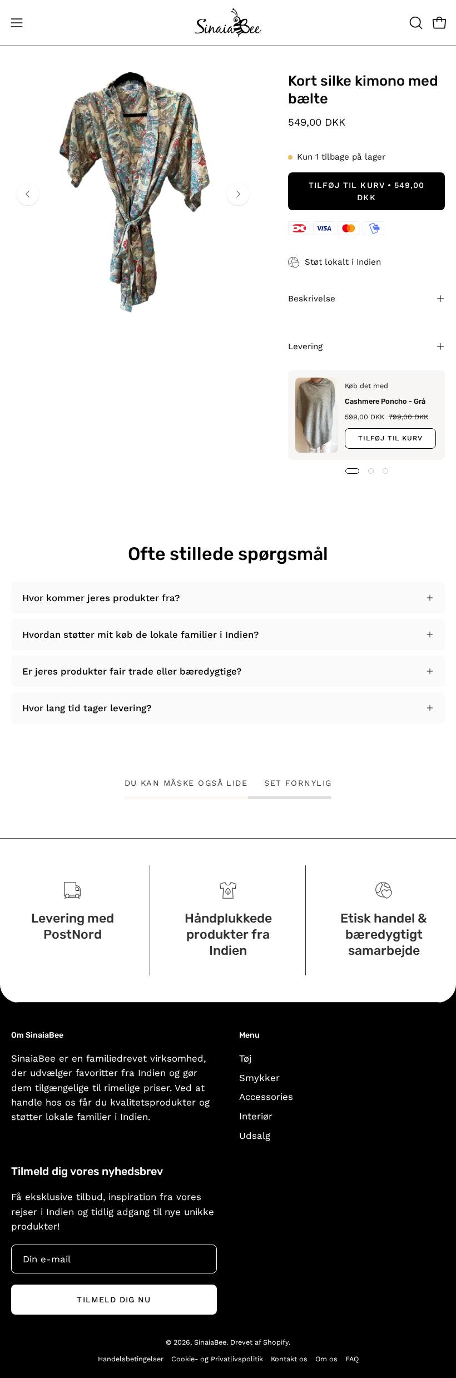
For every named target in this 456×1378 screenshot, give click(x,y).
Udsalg (254, 1135)
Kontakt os (289, 1359)
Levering (305, 346)
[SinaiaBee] (228, 22)
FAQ (352, 1359)
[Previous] (28, 194)
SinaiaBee (210, 1342)
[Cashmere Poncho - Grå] (316, 415)
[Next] (238, 194)
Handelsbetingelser (130, 1359)
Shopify (276, 1342)
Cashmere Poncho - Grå (385, 400)
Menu (249, 1035)
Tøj (245, 1058)
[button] (415, 23)
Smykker (259, 1077)
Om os (326, 1359)
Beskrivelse (311, 299)
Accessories (266, 1096)
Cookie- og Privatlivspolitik (217, 1359)
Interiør (255, 1116)
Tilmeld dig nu (114, 1299)
